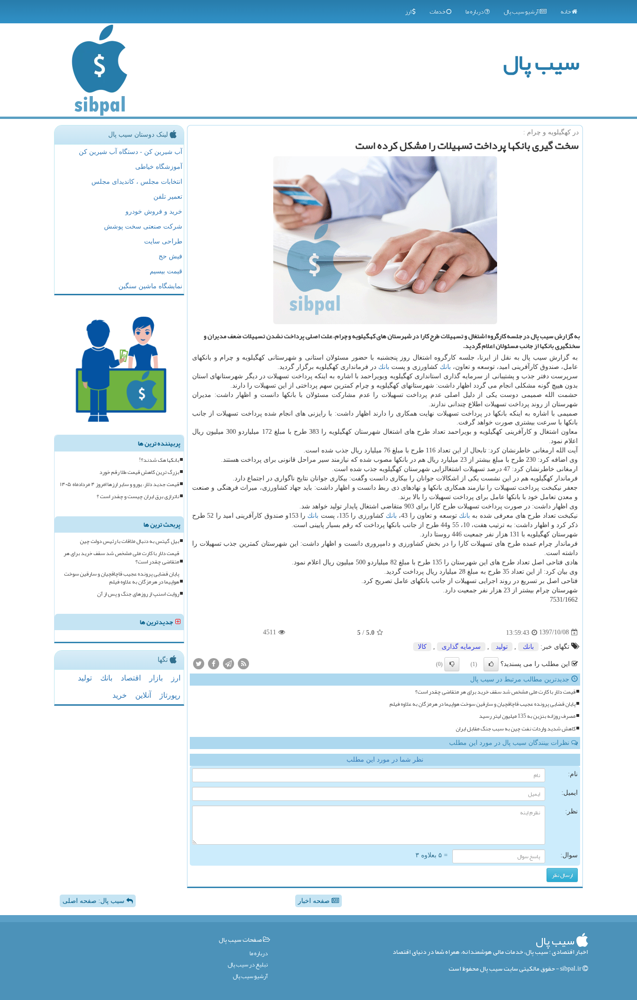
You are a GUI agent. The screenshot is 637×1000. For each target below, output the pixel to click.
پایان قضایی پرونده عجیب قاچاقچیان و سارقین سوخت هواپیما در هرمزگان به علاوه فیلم (482, 704)
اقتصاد (131, 678)
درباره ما (475, 12)
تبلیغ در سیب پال (248, 964)
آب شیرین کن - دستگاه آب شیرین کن (130, 151)
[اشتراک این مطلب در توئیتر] (198, 663)
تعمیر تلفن (167, 196)
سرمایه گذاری (461, 646)
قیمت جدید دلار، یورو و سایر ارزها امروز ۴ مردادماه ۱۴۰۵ (119, 484)
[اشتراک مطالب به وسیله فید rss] (243, 663)
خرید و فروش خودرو (153, 211)
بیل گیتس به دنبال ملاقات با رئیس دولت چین (129, 541)
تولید (502, 646)
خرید (119, 695)
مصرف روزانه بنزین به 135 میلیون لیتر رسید (527, 716)
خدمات (437, 12)
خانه (566, 12)
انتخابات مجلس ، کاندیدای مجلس (136, 181)
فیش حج (170, 256)
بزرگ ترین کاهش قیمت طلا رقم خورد (139, 472)
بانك (445, 366)
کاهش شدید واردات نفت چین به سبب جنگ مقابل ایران (515, 728)
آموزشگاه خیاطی (158, 166)
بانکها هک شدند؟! (159, 460)
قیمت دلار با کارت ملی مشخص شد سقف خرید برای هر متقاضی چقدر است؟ (495, 692)
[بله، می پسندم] (491, 664)
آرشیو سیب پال (522, 12)
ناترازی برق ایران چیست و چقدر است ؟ (138, 496)
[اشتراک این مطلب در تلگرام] (228, 663)
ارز (408, 12)
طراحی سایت (163, 241)
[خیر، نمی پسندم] (451, 664)
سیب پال (541, 62)
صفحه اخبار (315, 900)
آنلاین (143, 695)
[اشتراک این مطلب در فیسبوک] (213, 663)
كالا (422, 646)
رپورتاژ (169, 695)
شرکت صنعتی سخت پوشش (143, 226)
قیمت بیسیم (166, 271)
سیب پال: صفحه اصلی (94, 900)
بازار (156, 678)
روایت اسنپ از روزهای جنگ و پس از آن (138, 594)
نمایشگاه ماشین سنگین (150, 286)
